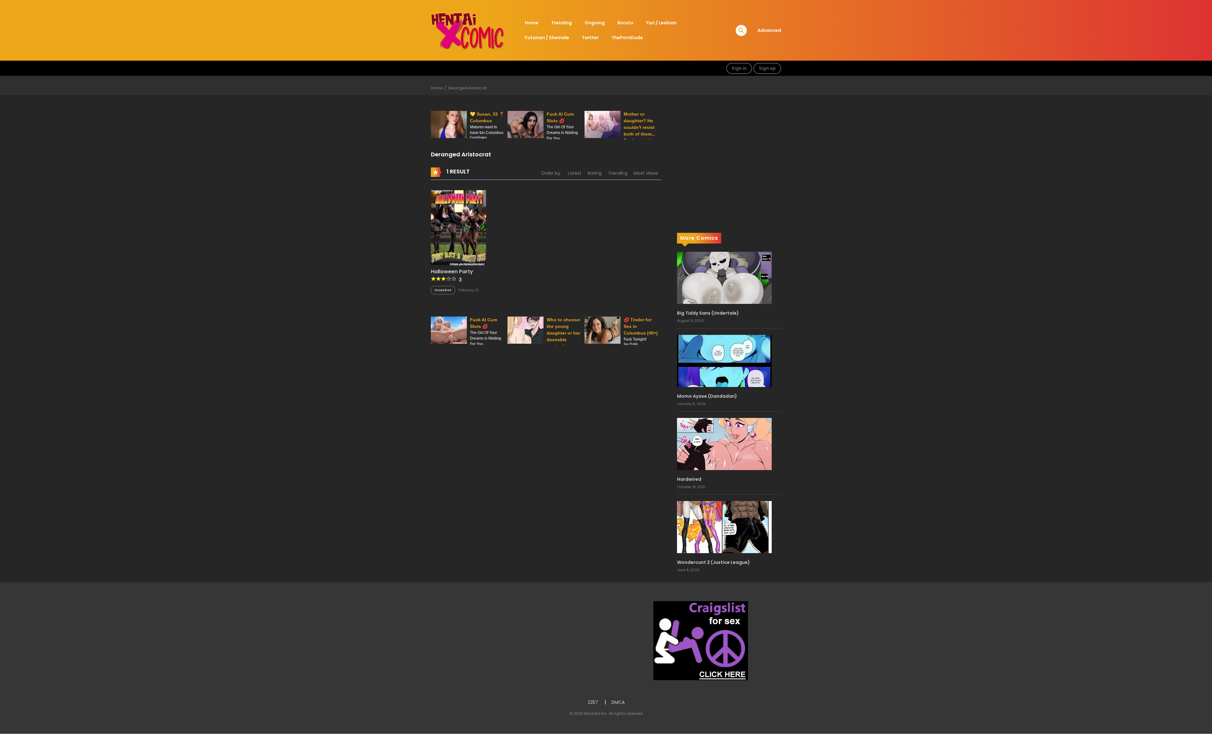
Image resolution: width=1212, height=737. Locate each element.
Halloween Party (452, 271)
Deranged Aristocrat (467, 88)
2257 (593, 702)
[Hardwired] (724, 443)
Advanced (769, 30)
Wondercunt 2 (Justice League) (713, 562)
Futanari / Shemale (547, 37)
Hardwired (689, 479)
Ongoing (595, 23)
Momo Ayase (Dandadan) (707, 396)
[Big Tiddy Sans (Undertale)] (724, 277)
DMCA (618, 702)
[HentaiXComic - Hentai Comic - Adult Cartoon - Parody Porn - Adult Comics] (467, 30)
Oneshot (443, 290)
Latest (574, 173)
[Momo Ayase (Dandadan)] (724, 360)
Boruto (625, 23)
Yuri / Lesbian (661, 23)
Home (531, 23)
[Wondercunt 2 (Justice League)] (724, 526)
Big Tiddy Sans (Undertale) (708, 313)
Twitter (590, 37)
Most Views (646, 173)
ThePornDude (627, 37)
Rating (595, 173)
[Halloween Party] (458, 227)
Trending (561, 23)
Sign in (739, 68)
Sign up (767, 68)
